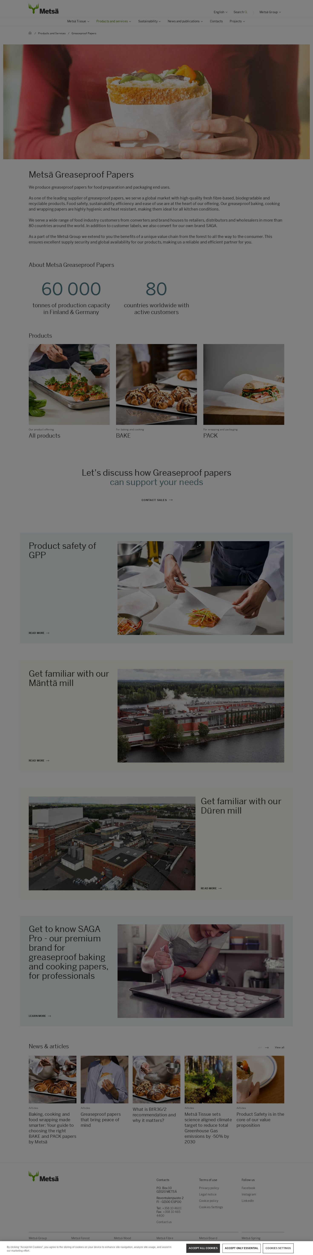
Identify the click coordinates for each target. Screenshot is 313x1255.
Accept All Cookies (203, 1248)
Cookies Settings (278, 1248)
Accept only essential (241, 1248)
